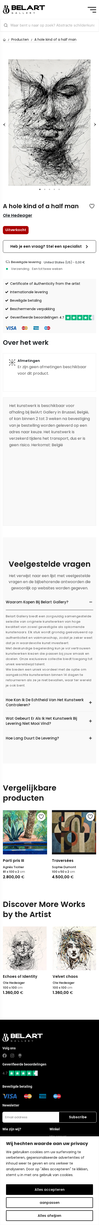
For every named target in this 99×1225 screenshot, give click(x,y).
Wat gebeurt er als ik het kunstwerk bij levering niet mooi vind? (41, 721)
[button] (49, 246)
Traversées (63, 860)
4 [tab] (54, 189)
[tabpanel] (49, 122)
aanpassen (50, 1202)
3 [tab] (49, 189)
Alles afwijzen (49, 1215)
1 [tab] (39, 189)
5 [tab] (59, 189)
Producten (20, 39)
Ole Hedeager (17, 215)
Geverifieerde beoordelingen (37, 317)
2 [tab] (44, 189)
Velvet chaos (65, 976)
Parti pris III (13, 860)
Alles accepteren (50, 1189)
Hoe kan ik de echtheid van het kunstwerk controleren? (45, 702)
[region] (49, 1180)
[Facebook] (4, 1055)
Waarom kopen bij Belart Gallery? (37, 602)
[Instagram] (12, 1055)
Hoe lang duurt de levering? (32, 738)
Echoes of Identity (20, 976)
